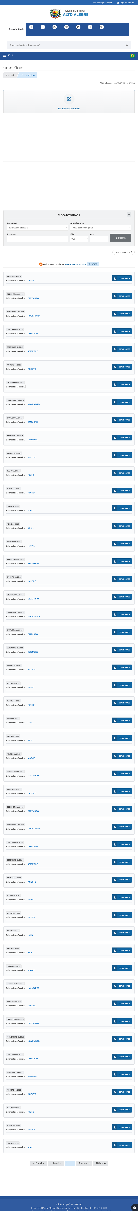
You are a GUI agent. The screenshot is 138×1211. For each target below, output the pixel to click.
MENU (10, 55)
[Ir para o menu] (118, 27)
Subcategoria (77, 222)
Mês (72, 234)
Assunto (11, 234)
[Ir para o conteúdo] (111, 27)
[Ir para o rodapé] (36, 34)
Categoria (12, 222)
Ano (92, 234)
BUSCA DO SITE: (17, 39)
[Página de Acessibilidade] (101, 27)
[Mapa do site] (90, 27)
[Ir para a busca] (29, 34)
